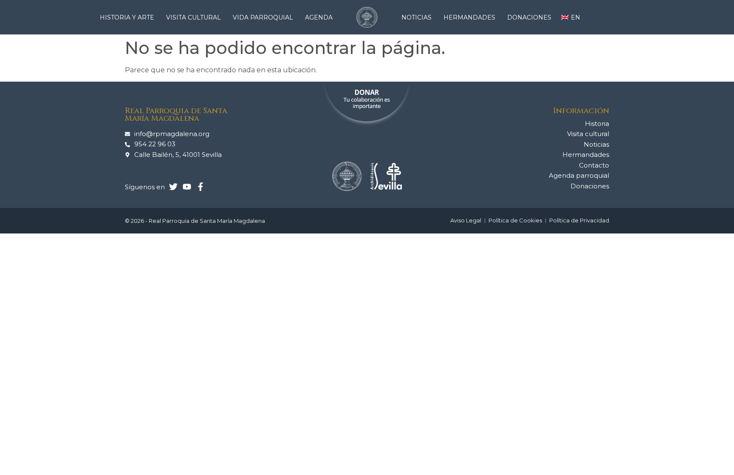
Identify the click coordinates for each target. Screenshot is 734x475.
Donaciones (529, 17)
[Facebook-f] (200, 186)
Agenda (319, 17)
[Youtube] (187, 186)
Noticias (416, 17)
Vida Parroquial (263, 17)
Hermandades (469, 17)
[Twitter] (173, 186)
